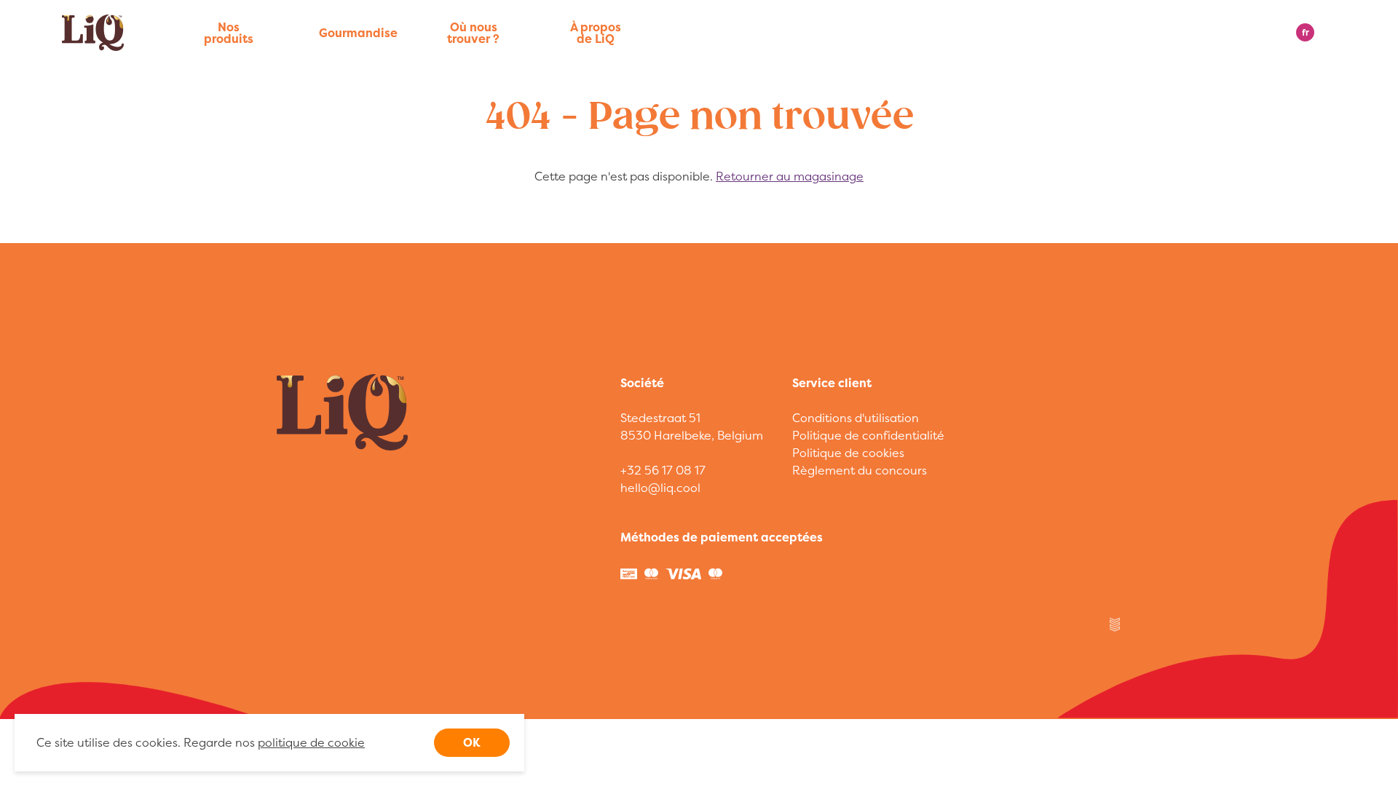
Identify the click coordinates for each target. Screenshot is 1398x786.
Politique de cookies (848, 453)
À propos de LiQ (595, 32)
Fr (1305, 32)
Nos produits (228, 32)
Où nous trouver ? (473, 32)
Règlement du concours (859, 470)
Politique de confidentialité (868, 435)
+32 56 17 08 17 (663, 470)
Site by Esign (1115, 624)
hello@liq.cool (660, 488)
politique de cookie (311, 742)
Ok (472, 742)
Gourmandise (351, 33)
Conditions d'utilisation (855, 418)
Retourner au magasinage (790, 176)
